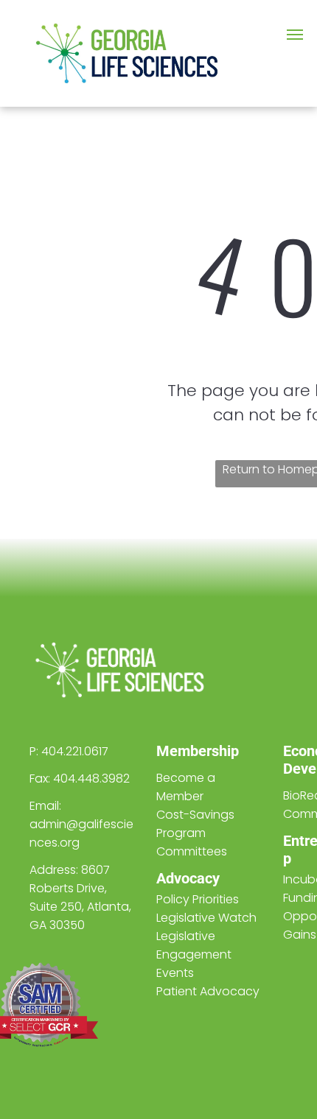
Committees (191, 851)
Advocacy (188, 878)
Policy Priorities (197, 899)
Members (187, 751)
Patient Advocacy (207, 991)
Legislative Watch (206, 917)
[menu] (295, 34)
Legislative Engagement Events (193, 954)
